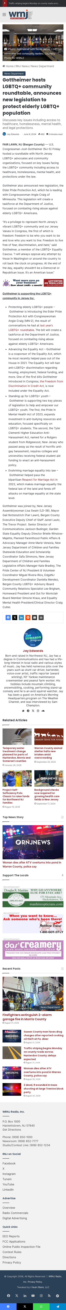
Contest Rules (12, 1252)
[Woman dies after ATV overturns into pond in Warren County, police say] (12, 1072)
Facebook (9, 1163)
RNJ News (22, 66)
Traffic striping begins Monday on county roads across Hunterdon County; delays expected (43, 1054)
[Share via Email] (34, 617)
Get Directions (12, 1129)
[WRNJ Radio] (20, 14)
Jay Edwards (13, 134)
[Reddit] (27, 617)
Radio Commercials (15, 1213)
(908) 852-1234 (40, 1145)
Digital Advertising (15, 1218)
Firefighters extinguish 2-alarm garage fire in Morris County (27, 1017)
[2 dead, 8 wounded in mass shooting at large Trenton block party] (12, 1089)
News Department (42, 66)
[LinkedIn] (21, 617)
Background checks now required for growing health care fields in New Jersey (47, 794)
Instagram (9, 1174)
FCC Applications (14, 1241)
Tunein (7, 1179)
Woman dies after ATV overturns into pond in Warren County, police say (42, 1072)
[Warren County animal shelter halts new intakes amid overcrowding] (48, 736)
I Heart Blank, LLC (39, 1287)
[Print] (41, 617)
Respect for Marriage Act (38, 479)
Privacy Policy (12, 1262)
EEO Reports (11, 1236)
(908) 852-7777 (28, 1141)
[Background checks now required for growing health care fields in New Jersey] (48, 778)
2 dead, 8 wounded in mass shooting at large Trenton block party (43, 1088)
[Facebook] (8, 617)
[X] (14, 617)
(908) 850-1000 (22, 1137)
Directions (9, 1257)
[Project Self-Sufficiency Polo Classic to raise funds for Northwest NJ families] (17, 778)
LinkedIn (8, 1189)
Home (9, 66)
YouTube (8, 1184)
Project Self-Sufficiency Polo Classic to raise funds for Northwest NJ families (16, 796)
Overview (9, 1207)
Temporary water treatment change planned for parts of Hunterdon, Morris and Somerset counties (16, 754)
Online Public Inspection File (21, 1246)
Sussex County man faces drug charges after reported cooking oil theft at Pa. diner (43, 1035)
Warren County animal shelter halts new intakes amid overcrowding (48, 752)
